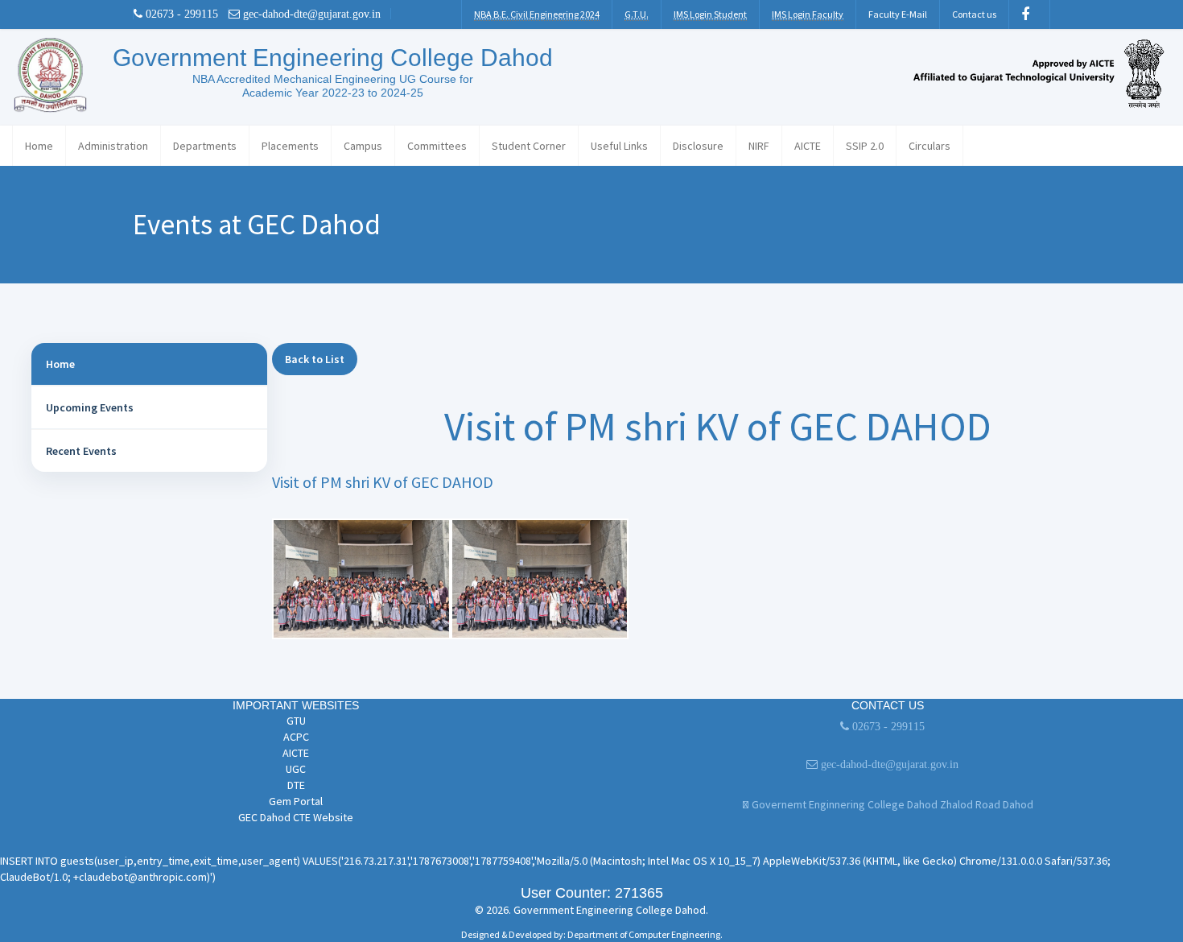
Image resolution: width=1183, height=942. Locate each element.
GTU (296, 720)
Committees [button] (437, 145)
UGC (296, 769)
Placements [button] (290, 145)
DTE (296, 785)
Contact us (974, 14)
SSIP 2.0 (865, 145)
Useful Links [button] (619, 145)
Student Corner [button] (529, 145)
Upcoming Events (90, 407)
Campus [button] (363, 145)
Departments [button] (205, 145)
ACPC (296, 736)
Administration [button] (113, 145)
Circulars (929, 145)
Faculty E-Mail (897, 14)
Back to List (314, 359)
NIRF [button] (758, 145)
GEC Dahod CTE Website (295, 817)
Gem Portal (296, 801)
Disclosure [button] (698, 145)
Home (39, 145)
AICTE (807, 145)
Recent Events (81, 451)
